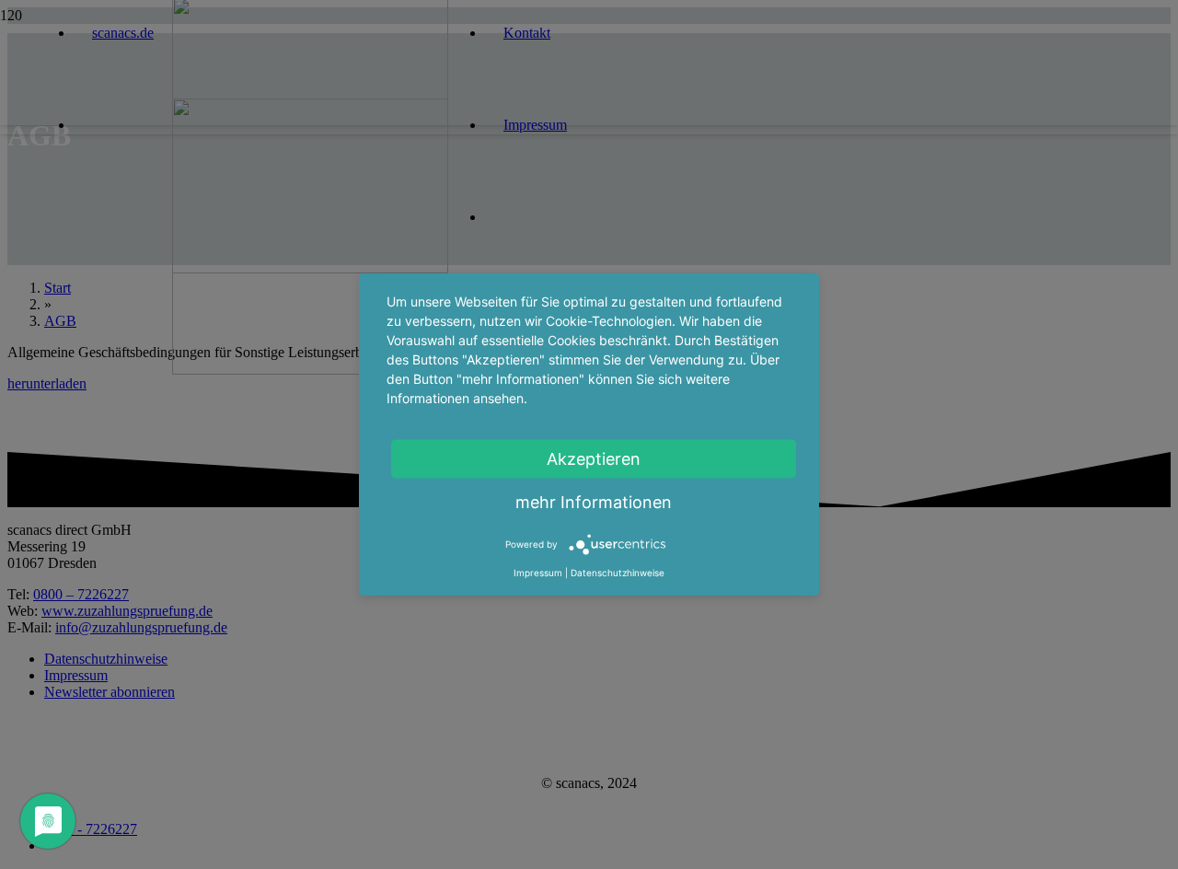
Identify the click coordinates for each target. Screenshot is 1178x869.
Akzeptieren (594, 459)
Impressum (538, 572)
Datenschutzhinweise (617, 572)
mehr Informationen (593, 502)
